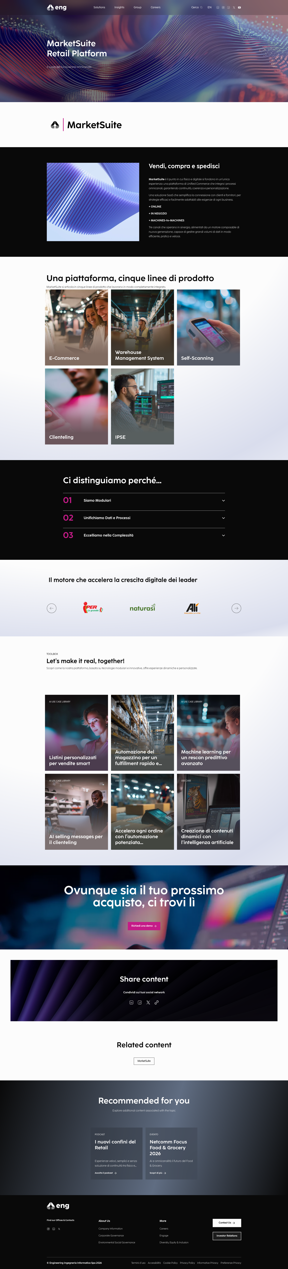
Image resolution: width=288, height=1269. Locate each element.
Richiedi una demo (142, 926)
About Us (104, 1221)
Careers (164, 1228)
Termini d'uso (138, 1263)
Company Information (111, 1228)
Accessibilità (154, 1263)
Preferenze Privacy (231, 1263)
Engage (164, 1235)
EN (210, 7)
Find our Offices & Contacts (60, 1220)
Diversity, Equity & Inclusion (174, 1242)
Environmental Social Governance (117, 1242)
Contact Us (225, 1222)
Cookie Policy (170, 1263)
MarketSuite (144, 1061)
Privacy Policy (187, 1263)
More (163, 1221)
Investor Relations (227, 1235)
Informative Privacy (207, 1263)
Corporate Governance (111, 1235)
